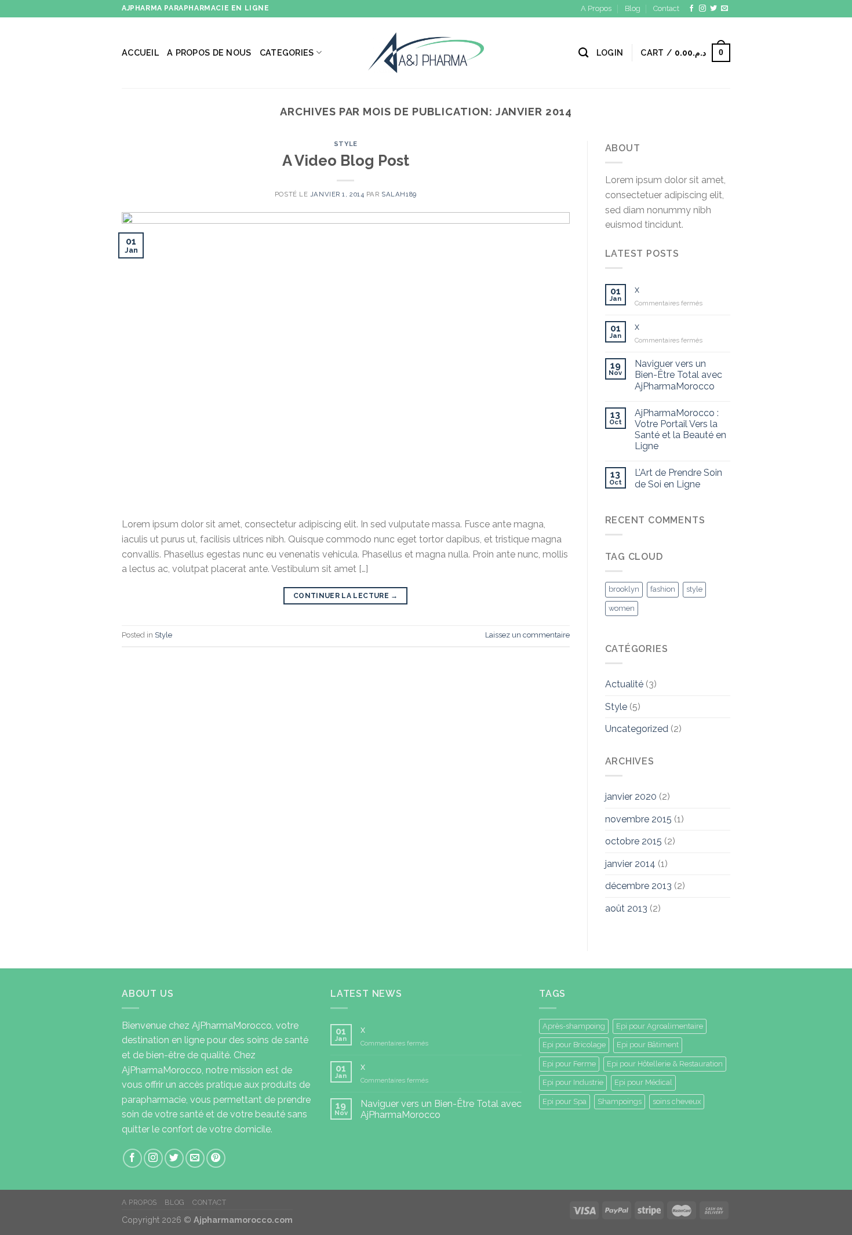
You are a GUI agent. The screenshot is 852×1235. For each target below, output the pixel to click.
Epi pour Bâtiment (648, 1044)
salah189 (398, 194)
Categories (287, 52)
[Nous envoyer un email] (724, 9)
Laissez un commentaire (527, 635)
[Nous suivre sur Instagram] (702, 9)
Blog (632, 8)
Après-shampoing (573, 1026)
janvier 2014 (630, 863)
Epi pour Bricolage (574, 1044)
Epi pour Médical (643, 1082)
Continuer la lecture (345, 596)
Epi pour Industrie (572, 1082)
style (694, 589)
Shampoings (620, 1101)
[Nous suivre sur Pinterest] (215, 1158)
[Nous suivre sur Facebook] (691, 9)
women (622, 608)
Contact (666, 8)
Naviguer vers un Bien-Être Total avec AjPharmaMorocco (678, 374)
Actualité (624, 684)
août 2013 (626, 908)
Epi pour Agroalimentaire (659, 1026)
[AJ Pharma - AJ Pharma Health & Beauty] (426, 52)
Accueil (140, 52)
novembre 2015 (638, 819)
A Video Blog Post (345, 160)
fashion (662, 589)
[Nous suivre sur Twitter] (713, 9)
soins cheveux (677, 1101)
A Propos (596, 8)
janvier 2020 (631, 796)
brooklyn (624, 589)
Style (346, 144)
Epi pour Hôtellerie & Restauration (665, 1063)
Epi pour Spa (564, 1101)
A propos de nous (209, 52)
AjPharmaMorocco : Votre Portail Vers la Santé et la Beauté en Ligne (680, 429)
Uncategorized (636, 728)
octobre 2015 (633, 841)
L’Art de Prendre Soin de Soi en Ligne (678, 478)
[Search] (583, 53)
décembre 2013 (638, 885)
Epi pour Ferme (569, 1063)
